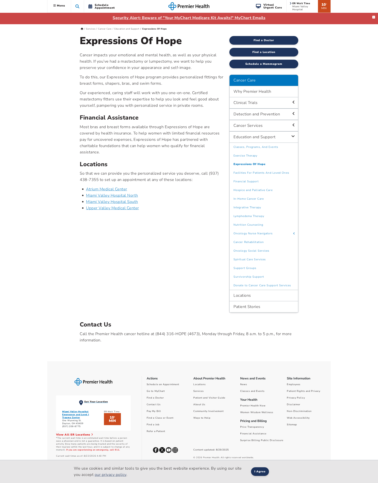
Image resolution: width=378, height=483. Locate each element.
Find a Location (263, 52)
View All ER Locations (73, 435)
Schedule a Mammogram (263, 64)
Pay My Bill (154, 411)
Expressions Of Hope (249, 164)
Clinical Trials (245, 102)
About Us (199, 404)
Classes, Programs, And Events (255, 147)
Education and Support (126, 28)
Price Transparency (252, 426)
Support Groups (244, 268)
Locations (242, 295)
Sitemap (292, 424)
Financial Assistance (253, 433)
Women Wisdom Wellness (256, 412)
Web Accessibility (298, 417)
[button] (77, 6)
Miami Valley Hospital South (112, 201)
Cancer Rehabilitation (248, 242)
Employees (293, 384)
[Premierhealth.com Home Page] (82, 28)
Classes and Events (252, 391)
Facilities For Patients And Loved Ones (261, 173)
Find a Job (153, 424)
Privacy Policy (296, 397)
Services (90, 28)
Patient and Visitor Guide (209, 397)
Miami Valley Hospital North (112, 195)
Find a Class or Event (160, 417)
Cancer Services (248, 125)
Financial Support (246, 181)
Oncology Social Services (251, 251)
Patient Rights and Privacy (303, 391)
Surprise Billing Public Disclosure (261, 440)
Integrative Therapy (247, 207)
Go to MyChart (156, 391)
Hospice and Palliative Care (253, 190)
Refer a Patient (156, 431)
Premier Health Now (253, 405)
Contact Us (154, 404)
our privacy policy (110, 474)
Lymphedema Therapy (248, 216)
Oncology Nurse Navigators (253, 233)
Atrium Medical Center (106, 189)
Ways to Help (201, 417)
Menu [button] (60, 5)
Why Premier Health (252, 91)
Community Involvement (208, 411)
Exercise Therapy (245, 156)
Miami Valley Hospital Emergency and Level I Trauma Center (75, 414)
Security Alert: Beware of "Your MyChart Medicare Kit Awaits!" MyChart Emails (189, 17)
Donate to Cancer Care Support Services (262, 285)
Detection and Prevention (256, 114)
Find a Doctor (264, 40)
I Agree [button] (260, 471)
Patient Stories (246, 306)
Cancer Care (105, 28)
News (243, 384)
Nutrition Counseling (248, 225)
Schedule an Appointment (163, 384)
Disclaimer (293, 404)
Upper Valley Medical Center (112, 208)
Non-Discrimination (299, 411)
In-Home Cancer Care (248, 199)
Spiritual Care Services (249, 259)
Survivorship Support (248, 277)
